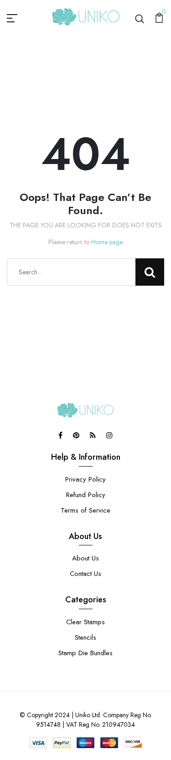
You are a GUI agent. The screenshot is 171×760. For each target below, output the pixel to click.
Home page (107, 241)
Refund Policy (85, 495)
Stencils (85, 637)
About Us (85, 558)
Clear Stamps (85, 622)
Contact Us (85, 574)
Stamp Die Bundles (85, 653)
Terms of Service (85, 510)
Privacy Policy (85, 479)
